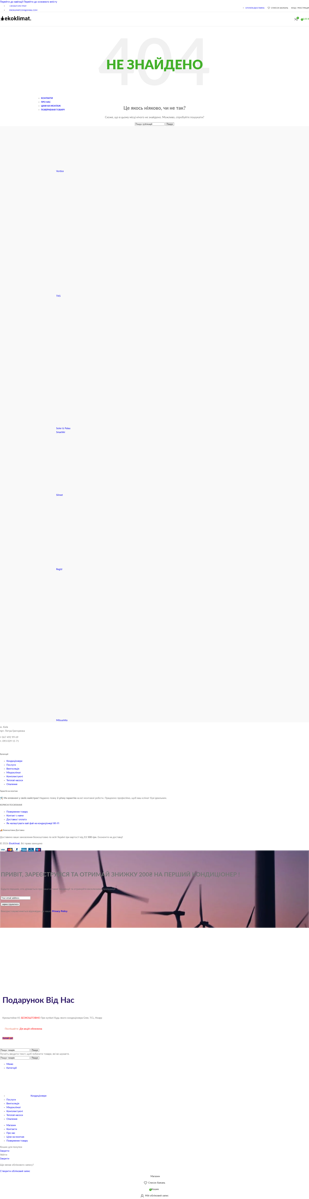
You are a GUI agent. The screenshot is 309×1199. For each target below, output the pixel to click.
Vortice (60, 171)
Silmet (59, 495)
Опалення (11, 784)
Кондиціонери (14, 761)
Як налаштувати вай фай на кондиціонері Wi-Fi (32, 823)
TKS (58, 296)
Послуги (11, 765)
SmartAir (60, 432)
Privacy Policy (59, 911)
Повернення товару (17, 812)
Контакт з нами (15, 815)
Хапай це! (7, 1038)
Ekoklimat (14, 843)
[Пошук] (291, 19)
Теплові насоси (14, 780)
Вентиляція (12, 769)
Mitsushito (62, 720)
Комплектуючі (14, 776)
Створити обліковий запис (15, 1171)
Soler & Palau (63, 428)
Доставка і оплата (16, 819)
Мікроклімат (13, 772)
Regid (59, 569)
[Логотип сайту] (15, 22)
